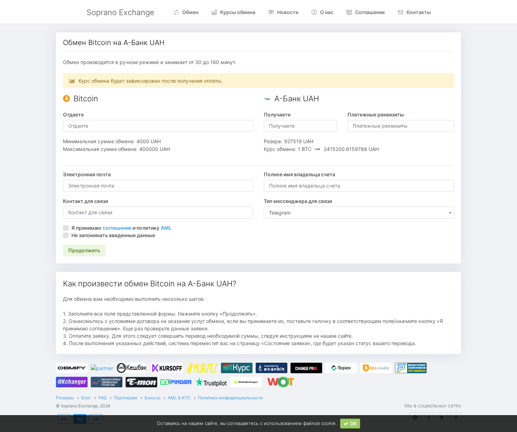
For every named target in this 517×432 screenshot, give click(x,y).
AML (166, 228)
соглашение (117, 228)
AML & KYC (179, 397)
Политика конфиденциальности (230, 397)
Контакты (419, 12)
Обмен (190, 12)
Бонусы (152, 397)
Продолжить (84, 250)
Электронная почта (87, 174)
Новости (287, 12)
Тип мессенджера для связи (298, 201)
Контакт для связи (85, 201)
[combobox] (359, 212)
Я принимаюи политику (121, 228)
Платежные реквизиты (375, 114)
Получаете (277, 114)
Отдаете (73, 114)
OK (353, 423)
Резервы (65, 397)
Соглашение (370, 12)
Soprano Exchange (120, 12)
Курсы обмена (237, 12)
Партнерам (125, 397)
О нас (326, 12)
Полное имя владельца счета (299, 174)
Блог (86, 397)
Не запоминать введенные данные (113, 235)
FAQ (102, 397)
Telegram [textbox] (280, 213)
